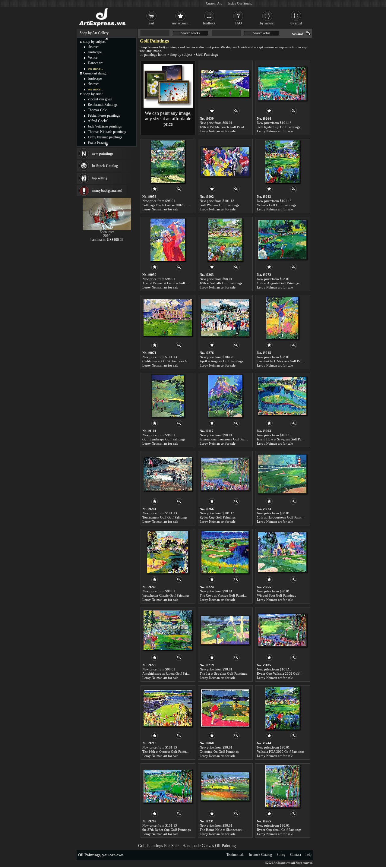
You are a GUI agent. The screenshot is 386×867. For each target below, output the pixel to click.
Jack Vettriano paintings (105, 126)
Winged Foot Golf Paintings (276, 595)
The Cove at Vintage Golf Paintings (224, 595)
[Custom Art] (168, 106)
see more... (95, 68)
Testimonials (235, 855)
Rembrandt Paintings (103, 104)
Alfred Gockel (98, 121)
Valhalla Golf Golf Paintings (276, 205)
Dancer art (95, 63)
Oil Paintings (89, 855)
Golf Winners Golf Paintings (219, 205)
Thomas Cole (97, 110)
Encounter (107, 232)
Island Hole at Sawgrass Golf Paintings (284, 439)
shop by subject (181, 54)
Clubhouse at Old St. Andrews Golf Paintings (173, 361)
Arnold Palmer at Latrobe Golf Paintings (170, 283)
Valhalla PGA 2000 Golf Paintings (280, 751)
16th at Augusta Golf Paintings (278, 283)
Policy (281, 855)
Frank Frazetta (98, 142)
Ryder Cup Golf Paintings (218, 517)
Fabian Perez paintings (104, 115)
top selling (99, 178)
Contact (295, 855)
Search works (190, 33)
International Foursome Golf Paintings (226, 439)
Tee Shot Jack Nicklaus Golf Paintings (283, 361)
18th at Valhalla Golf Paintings (221, 283)
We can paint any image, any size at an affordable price (168, 119)
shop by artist (93, 94)
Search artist (261, 33)
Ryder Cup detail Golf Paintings (279, 829)
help (308, 855)
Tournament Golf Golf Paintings (164, 517)
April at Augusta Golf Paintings (221, 361)
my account (180, 23)
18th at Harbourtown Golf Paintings (282, 517)
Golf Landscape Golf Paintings (163, 439)
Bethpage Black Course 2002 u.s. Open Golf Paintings (180, 205)
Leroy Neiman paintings (105, 137)
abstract (93, 47)
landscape (95, 52)
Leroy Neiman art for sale (218, 131)
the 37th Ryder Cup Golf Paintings (166, 829)
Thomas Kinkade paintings (107, 132)
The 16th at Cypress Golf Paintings (166, 751)
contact (297, 33)
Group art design (95, 73)
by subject (267, 23)
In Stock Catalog (105, 166)
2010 (106, 236)
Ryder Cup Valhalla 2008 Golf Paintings (285, 673)
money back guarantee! (107, 190)
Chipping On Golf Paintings (219, 751)
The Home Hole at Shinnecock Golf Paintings (231, 829)
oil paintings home (153, 54)
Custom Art (214, 3)
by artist (296, 23)
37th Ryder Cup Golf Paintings (278, 127)
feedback (209, 23)
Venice (92, 57)
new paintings (102, 153)
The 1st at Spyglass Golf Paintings (223, 673)
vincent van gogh (100, 99)
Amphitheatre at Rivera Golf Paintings (168, 673)
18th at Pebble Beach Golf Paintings (225, 127)
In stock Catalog (260, 855)
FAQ (238, 23)
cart (151, 23)
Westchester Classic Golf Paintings (165, 595)
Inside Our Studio (240, 3)
